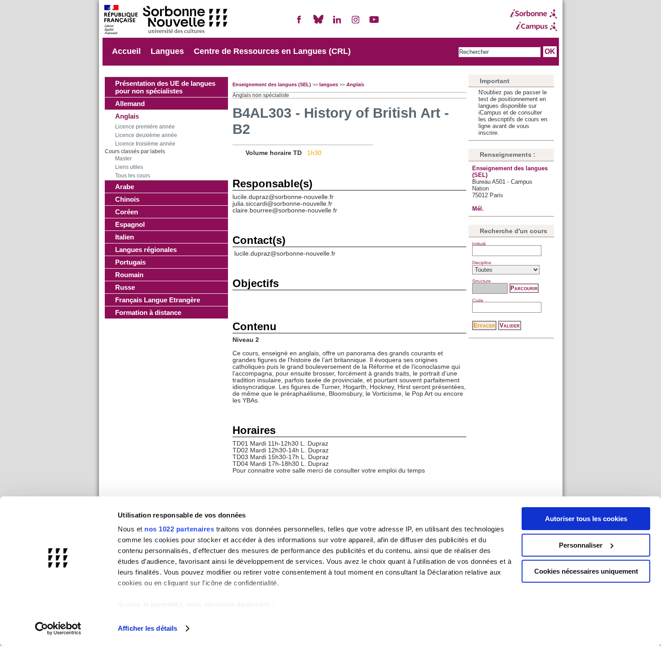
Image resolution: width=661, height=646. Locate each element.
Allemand (130, 103)
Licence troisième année (145, 144)
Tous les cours (132, 176)
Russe (125, 287)
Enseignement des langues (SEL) (271, 84)
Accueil (126, 51)
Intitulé (479, 243)
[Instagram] (355, 23)
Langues (167, 51)
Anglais (127, 116)
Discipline (481, 262)
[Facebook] (299, 23)
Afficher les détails (147, 628)
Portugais (130, 262)
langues (328, 84)
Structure (481, 281)
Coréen (126, 212)
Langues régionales (146, 249)
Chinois (127, 199)
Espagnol (130, 224)
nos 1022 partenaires (179, 529)
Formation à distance (148, 312)
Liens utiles (129, 167)
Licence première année (145, 127)
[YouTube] (374, 23)
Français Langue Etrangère (157, 300)
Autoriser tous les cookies (586, 518)
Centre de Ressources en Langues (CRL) (272, 51)
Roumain (129, 275)
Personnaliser (581, 545)
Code (477, 300)
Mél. (478, 208)
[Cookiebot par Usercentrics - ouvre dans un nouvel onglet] (58, 628)
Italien (124, 237)
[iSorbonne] (534, 13)
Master (123, 158)
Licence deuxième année (146, 135)
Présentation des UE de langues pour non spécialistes (165, 87)
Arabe (124, 186)
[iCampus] (534, 26)
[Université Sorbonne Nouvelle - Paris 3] (165, 20)
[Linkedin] (336, 23)
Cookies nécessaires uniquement (586, 571)
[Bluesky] (318, 23)
